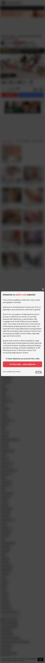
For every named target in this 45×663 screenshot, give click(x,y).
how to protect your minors (11, 371)
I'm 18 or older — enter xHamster (23, 364)
